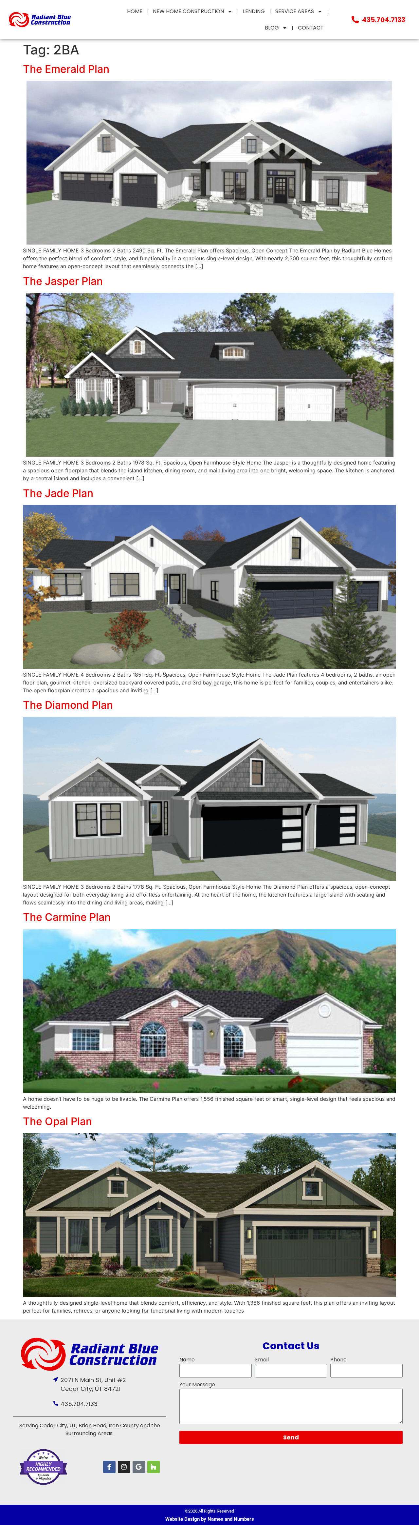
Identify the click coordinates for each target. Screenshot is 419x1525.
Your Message (197, 1384)
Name (187, 1359)
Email (262, 1359)
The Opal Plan (57, 1121)
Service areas (294, 11)
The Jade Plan (58, 493)
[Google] (139, 1467)
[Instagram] (124, 1467)
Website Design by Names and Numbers (209, 1519)
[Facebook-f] (109, 1467)
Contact (311, 27)
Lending (254, 11)
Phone (338, 1359)
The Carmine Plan (67, 917)
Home (134, 11)
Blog (272, 27)
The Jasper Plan (63, 281)
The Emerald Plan (66, 69)
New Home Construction (188, 11)
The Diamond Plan (68, 705)
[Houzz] (153, 1467)
